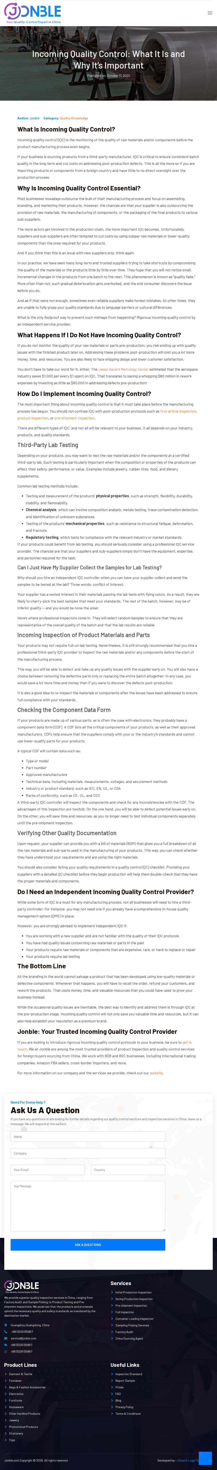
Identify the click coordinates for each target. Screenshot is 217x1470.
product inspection (32, 418)
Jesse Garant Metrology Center (123, 369)
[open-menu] (209, 13)
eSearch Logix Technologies (195, 1460)
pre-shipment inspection (74, 418)
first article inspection (178, 411)
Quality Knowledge (74, 118)
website (156, 1072)
